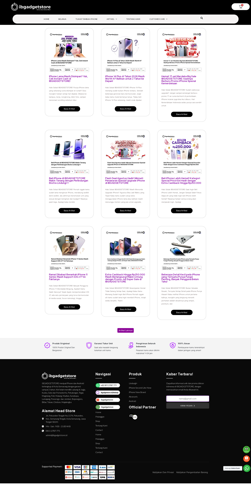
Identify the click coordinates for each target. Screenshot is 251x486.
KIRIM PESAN (187, 406)
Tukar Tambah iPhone (86, 19)
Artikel (110, 19)
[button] (201, 18)
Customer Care (157, 19)
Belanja (62, 19)
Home (46, 19)
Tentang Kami (133, 19)
